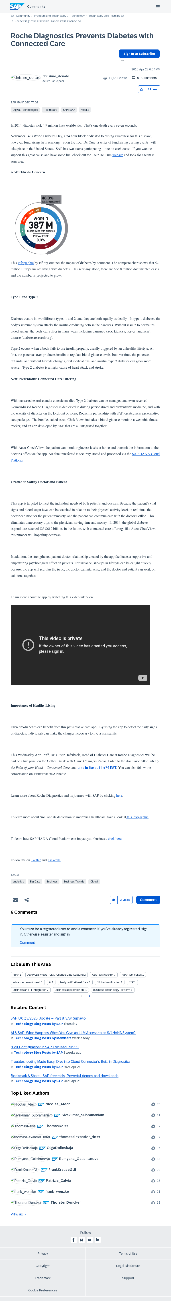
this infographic (138, 817)
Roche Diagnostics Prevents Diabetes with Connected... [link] (48, 21)
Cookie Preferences (42, 1290)
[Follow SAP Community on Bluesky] (81, 1240)
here (119, 795)
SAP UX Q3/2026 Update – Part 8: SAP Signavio (48, 1018)
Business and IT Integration (29, 989)
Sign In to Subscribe (139, 53)
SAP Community (20, 15)
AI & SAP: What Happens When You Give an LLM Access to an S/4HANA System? (73, 1033)
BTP (131, 982)
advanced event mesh (27, 982)
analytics (18, 881)
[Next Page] (89, 996)
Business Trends (74, 881)
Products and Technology (50, 15)
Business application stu (70, 989)
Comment (27, 942)
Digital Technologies (25, 109)
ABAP (16, 974)
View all (17, 1214)
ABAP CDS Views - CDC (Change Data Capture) (55, 974)
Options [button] (121, 61)
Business (52, 881)
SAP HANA (69, 109)
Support (128, 1278)
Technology (77, 15)
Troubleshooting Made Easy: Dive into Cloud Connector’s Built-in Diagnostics (70, 1061)
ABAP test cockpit (102, 974)
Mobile (85, 109)
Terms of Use (128, 1253)
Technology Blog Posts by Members (42, 1038)
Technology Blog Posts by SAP (107, 15)
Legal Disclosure (128, 1266)
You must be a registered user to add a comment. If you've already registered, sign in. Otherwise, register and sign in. (83, 931)
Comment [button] (148, 900)
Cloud (94, 881)
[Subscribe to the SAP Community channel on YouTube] (89, 1240)
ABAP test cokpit (132, 974)
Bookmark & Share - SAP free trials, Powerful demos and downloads (64, 1076)
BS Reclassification (108, 982)
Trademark (43, 1278)
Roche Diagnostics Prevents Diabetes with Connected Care (82, 40)
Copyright (43, 1266)
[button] (141, 89)
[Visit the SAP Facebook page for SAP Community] (73, 1240)
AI (50, 982)
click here (115, 838)
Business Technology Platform (111, 989)
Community (36, 6)
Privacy (43, 1253)
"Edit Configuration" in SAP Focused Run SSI (45, 1047)
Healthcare (50, 109)
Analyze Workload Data (74, 982)
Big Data (35, 881)
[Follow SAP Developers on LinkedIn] (97, 1240)
